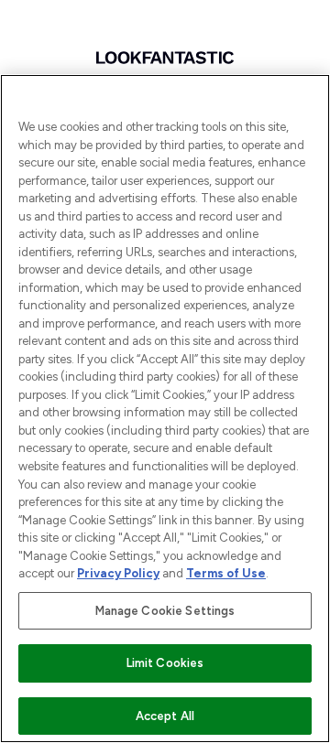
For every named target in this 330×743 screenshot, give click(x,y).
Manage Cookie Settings (165, 611)
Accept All (165, 716)
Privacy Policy (118, 573)
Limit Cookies (165, 663)
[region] (165, 408)
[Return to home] (165, 57)
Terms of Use (226, 573)
